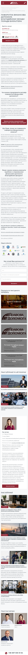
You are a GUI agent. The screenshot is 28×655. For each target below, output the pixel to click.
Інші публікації (7, 492)
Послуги (4, 290)
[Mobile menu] (3, 3)
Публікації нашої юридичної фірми (9, 8)
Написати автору (10, 486)
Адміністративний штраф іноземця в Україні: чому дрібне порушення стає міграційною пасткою (12, 408)
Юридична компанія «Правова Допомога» (10, 7)
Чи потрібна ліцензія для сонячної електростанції (14, 389)
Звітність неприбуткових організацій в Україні (12, 232)
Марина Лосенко (18, 625)
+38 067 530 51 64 (15, 653)
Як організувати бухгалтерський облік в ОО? (12, 235)
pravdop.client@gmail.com (18, 442)
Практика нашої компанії (7, 9)
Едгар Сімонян (4, 641)
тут (19, 222)
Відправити (14, 283)
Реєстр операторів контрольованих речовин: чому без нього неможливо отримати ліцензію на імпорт (13, 567)
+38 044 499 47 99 (12, 266)
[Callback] (24, 3)
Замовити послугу (10, 40)
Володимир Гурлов (5, 625)
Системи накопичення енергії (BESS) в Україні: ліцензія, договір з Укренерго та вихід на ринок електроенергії (13, 539)
